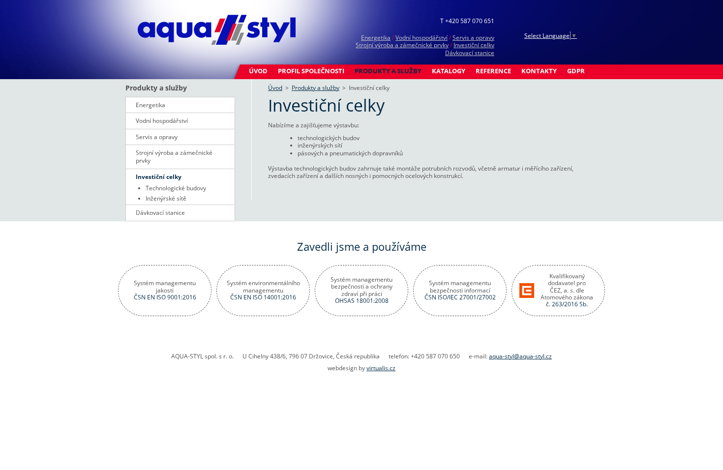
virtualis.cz (380, 368)
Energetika (376, 37)
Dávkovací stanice (469, 53)
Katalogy (448, 70)
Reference (493, 70)
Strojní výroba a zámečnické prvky (402, 45)
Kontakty (539, 70)
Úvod (258, 70)
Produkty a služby (388, 70)
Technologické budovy (176, 188)
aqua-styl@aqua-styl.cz (520, 356)
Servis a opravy (473, 37)
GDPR (576, 70)
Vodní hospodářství (421, 37)
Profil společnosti (311, 70)
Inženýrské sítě (166, 198)
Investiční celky (473, 45)
